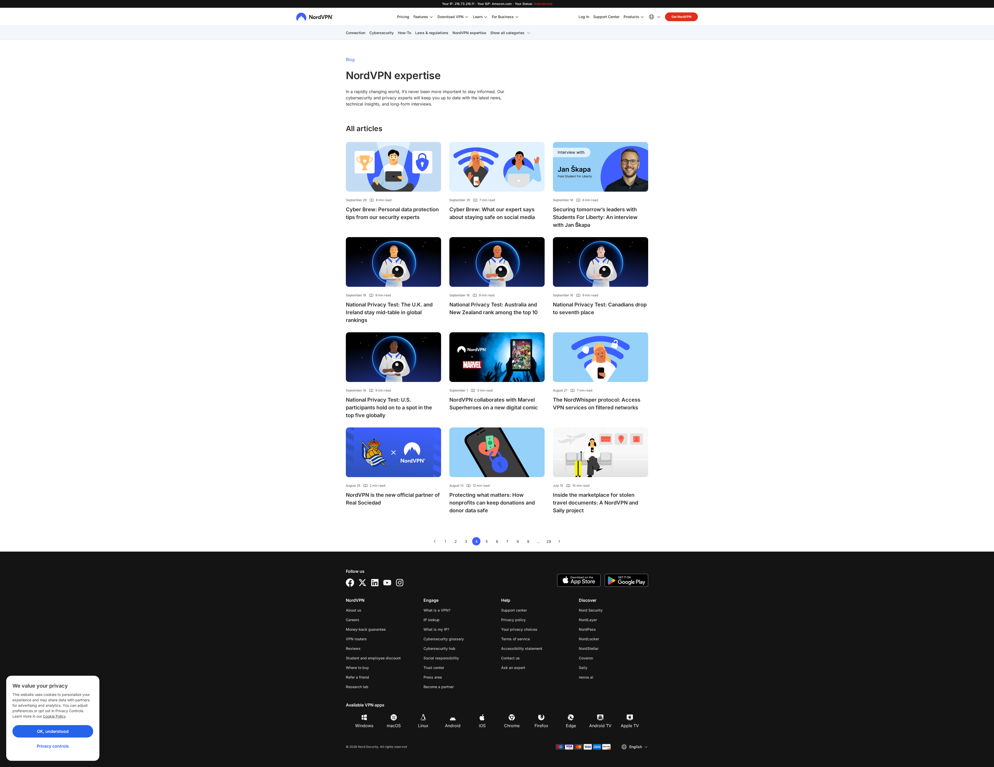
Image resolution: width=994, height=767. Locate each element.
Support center (514, 610)
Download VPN (450, 16)
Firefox (541, 725)
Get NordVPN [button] (681, 17)
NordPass (603, 629)
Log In (584, 16)
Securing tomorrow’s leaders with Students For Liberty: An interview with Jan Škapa (595, 217)
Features (420, 16)
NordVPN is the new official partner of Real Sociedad (393, 499)
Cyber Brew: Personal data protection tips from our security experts (392, 213)
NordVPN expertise (469, 33)
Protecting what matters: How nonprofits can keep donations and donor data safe (492, 503)
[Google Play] (626, 580)
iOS (482, 725)
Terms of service (531, 638)
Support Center (606, 16)
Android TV (600, 725)
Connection (355, 33)
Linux (423, 725)
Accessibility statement (521, 648)
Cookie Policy (54, 716)
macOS (394, 725)
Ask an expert (513, 667)
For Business (503, 16)
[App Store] (579, 580)
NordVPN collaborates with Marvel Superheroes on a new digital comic (493, 404)
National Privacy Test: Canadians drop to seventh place (600, 308)
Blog (350, 59)
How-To (404, 33)
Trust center (433, 667)
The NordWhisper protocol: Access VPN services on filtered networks (596, 404)
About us (353, 610)
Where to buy (357, 667)
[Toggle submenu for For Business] (517, 17)
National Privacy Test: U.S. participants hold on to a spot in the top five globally (389, 407)
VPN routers (356, 639)
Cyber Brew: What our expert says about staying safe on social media (492, 213)
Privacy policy (529, 619)
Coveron (602, 658)
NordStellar (605, 648)
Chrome (512, 725)
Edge (571, 725)
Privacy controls (53, 746)
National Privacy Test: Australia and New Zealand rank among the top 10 (493, 308)
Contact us (510, 658)
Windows (364, 725)
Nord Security (607, 610)
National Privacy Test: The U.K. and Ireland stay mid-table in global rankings (389, 312)
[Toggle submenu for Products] (642, 17)
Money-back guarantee (366, 629)
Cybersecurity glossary (443, 639)
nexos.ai (602, 677)
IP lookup (431, 620)
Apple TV (630, 725)
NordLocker (605, 638)
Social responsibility (441, 658)
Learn (478, 16)
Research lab (357, 687)
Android (453, 725)
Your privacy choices (519, 629)
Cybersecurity (381, 33)
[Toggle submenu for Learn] (486, 17)
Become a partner (438, 687)
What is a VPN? (436, 610)
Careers (369, 619)
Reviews (353, 648)
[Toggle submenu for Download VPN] (467, 17)
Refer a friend (357, 677)
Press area (432, 677)
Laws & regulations (431, 33)
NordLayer (604, 619)
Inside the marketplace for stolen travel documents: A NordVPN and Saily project (595, 503)
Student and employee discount (373, 658)
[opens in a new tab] (350, 582)
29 (549, 542)
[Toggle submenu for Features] (431, 17)
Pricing (403, 16)
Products (631, 16)
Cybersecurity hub (439, 648)
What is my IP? (436, 629)
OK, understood (53, 731)
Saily (599, 667)
